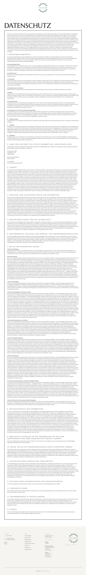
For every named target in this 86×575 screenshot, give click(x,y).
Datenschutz (28, 549)
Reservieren (28, 539)
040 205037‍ (9, 535)
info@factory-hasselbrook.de (10, 539)
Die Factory (28, 537)
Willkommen (28, 535)
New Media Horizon (45, 571)
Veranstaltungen (29, 543)
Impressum (27, 547)
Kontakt (27, 545)
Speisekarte (28, 541)
